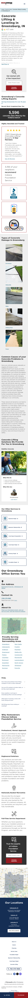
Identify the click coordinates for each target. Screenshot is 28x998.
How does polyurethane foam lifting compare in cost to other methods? (11, 682)
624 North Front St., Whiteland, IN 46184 (12, 587)
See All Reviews (10, 159)
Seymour (5, 668)
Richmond (5, 660)
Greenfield (5, 663)
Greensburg (5, 644)
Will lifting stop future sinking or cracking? (10, 705)
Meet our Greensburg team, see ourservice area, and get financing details (13, 610)
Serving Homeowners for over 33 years (13, 102)
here (15, 600)
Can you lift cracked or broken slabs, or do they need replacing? (12, 688)
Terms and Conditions (14, 992)
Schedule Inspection (14, 88)
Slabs (7, 306)
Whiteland (18, 665)
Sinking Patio (9, 327)
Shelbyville (18, 652)
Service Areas (8, 9)
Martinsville (5, 665)
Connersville (18, 655)
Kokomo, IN (14, 915)
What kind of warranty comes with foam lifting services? (10, 699)
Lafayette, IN (14, 922)
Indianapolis (6, 647)
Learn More (13, 499)
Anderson (5, 649)
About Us (14, 941)
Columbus (5, 657)
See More (4, 64)
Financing (14, 948)
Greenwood (5, 652)
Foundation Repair (14, 954)
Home (2, 9)
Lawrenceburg (19, 660)
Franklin (17, 647)
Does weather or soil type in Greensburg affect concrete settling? (11, 693)
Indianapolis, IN (14, 908)
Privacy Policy (14, 990)
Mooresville (18, 657)
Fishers (4, 655)
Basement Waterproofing (14, 957)
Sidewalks (8, 285)
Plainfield (17, 649)
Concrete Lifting (14, 964)
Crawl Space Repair (14, 961)
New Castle (18, 644)
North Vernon (19, 663)
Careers (14, 944)
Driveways (8, 263)
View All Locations (14, 930)
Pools (7, 349)
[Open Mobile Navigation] (24, 4)
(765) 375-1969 (6, 598)
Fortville (17, 668)
